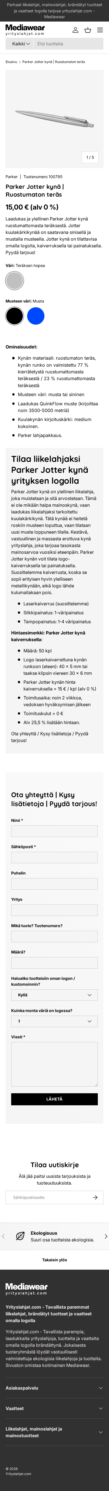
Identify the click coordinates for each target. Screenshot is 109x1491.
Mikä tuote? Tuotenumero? (37, 925)
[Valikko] (100, 30)
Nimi (15, 820)
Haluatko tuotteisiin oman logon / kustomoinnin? (43, 981)
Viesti (16, 1036)
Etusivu (11, 62)
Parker (12, 176)
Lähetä (54, 1099)
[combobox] (54, 44)
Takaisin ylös (54, 1259)
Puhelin (18, 873)
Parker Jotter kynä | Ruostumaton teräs (53, 62)
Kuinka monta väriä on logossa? (41, 1010)
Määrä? (18, 952)
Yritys (16, 899)
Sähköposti (22, 846)
